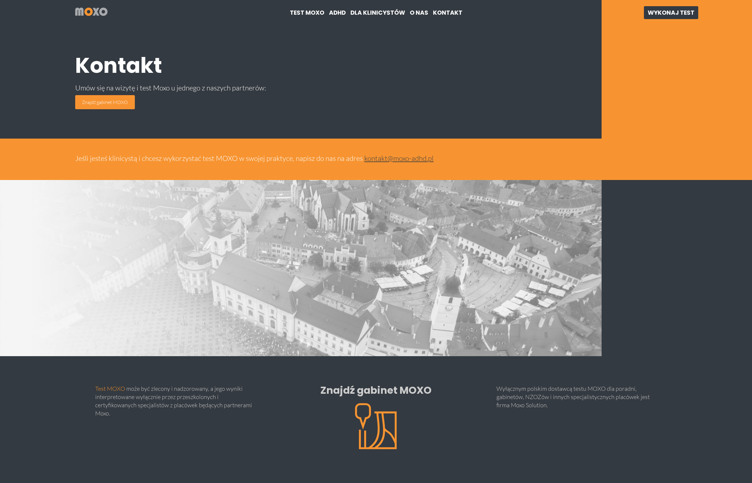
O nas (419, 13)
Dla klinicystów (377, 13)
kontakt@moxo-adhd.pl (399, 158)
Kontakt (447, 13)
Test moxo (307, 13)
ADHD (337, 13)
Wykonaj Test (671, 13)
